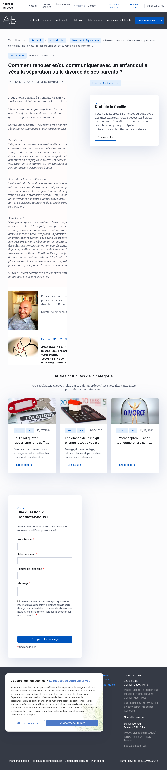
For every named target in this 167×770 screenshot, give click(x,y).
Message (23, 583)
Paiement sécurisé (114, 6)
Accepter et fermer (74, 723)
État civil (77, 20)
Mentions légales (19, 760)
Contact (92, 5)
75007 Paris (136, 682)
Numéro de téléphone (30, 568)
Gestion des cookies (76, 760)
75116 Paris (136, 725)
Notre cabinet (46, 6)
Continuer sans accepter (23, 714)
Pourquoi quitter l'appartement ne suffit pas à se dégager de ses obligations (32, 440)
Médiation (94, 20)
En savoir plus (106, 137)
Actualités (79, 5)
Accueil (33, 5)
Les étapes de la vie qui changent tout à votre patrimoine (82, 440)
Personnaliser (29, 723)
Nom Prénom (25, 539)
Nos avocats (63, 4)
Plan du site (98, 760)
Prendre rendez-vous (149, 20)
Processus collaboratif (119, 20)
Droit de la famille (38, 20)
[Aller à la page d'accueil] (9, 20)
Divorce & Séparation (85, 40)
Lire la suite (23, 464)
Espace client (134, 6)
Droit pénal (60, 20)
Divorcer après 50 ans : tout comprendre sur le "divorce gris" (133, 440)
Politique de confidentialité (46, 760)
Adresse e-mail (27, 554)
